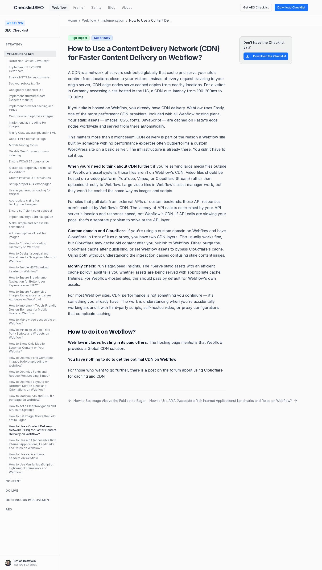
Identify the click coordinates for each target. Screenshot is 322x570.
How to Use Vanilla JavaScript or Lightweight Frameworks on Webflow (31, 468)
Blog (112, 7)
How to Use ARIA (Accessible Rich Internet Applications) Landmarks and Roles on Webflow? (32, 444)
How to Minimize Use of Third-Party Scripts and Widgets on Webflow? (30, 333)
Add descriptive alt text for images (27, 235)
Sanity (96, 7)
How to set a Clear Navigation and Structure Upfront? (32, 408)
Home (72, 20)
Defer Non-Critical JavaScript (29, 61)
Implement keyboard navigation (31, 216)
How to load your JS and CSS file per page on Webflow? (31, 398)
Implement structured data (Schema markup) (27, 98)
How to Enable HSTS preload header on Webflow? (29, 269)
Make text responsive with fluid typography (31, 170)
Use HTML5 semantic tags (27, 139)
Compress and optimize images (31, 116)
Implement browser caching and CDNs (31, 108)
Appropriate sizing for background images (24, 202)
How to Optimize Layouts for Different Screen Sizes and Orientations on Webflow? (29, 385)
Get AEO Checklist (256, 7)
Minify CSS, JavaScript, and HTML (32, 132)
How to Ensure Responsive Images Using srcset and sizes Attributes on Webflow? (30, 295)
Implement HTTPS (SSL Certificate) (25, 69)
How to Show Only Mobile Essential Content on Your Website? (27, 347)
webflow (89, 20)
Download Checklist (291, 7)
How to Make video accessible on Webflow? (32, 321)
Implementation (112, 20)
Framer (79, 7)
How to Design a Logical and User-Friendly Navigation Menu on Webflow (32, 257)
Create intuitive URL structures (30, 178)
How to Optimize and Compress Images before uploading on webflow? (31, 361)
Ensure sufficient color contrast (30, 210)
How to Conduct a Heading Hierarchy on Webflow (27, 245)
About (127, 7)
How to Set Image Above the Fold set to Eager (32, 418)
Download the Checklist (269, 56)
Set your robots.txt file (24, 83)
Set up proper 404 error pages (30, 184)
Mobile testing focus (23, 145)
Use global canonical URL (26, 90)
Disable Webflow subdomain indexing (29, 153)
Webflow (59, 7)
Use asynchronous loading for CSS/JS (30, 192)
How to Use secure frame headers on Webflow (27, 456)
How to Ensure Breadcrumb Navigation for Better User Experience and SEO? (28, 281)
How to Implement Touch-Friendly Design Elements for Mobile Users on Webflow (32, 309)
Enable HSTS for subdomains (29, 77)
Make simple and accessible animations (29, 225)
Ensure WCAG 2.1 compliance (29, 161)
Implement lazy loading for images (27, 124)
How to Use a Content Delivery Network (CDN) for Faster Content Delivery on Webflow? (32, 430)
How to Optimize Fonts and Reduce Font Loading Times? (29, 373)
